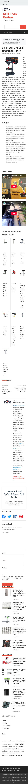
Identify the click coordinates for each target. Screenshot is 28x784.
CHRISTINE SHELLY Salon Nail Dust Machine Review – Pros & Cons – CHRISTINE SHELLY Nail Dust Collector (19, 607)
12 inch (23, 741)
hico (23, 749)
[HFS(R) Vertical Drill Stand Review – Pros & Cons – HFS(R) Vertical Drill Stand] (7, 678)
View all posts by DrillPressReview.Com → (18, 478)
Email (4, 560)
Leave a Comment (16, 53)
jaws (3, 751)
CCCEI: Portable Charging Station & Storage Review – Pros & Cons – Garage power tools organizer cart (19, 644)
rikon (6, 753)
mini (19, 751)
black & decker (8, 746)
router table (15, 753)
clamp (17, 746)
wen (20, 755)
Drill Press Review (10, 15)
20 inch (13, 744)
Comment (5, 532)
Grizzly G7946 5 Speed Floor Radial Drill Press (22, 333)
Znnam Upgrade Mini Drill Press (5, 330)
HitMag (17, 770)
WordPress (10, 770)
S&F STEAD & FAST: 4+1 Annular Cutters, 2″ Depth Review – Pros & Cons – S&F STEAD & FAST (19, 631)
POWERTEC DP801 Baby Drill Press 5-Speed (5, 290)
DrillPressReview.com (19, 405)
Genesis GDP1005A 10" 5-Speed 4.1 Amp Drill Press (5, 369)
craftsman (21, 746)
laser (7, 751)
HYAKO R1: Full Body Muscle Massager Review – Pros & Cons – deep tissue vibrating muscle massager (19, 693)
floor (17, 749)
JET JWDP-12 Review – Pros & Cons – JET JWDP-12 (19, 670)
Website (4, 567)
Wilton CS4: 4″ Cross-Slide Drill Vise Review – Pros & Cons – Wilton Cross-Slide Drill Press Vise (19, 705)
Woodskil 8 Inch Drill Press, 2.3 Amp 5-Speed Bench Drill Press (14, 335)
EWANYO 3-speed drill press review (22, 258)
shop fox (4, 755)
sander (20, 753)
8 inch (13, 741)
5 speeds (9, 380)
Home (4, 720)
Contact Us (6, 728)
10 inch (18, 741)
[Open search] (24, 32)
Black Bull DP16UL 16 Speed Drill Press (5, 259)
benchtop (19, 743)
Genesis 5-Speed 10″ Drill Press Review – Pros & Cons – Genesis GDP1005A (19, 619)
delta (3, 749)
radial (3, 753)
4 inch (3, 741)
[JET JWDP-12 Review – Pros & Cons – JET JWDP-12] (7, 669)
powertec (22, 751)
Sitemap (5, 723)
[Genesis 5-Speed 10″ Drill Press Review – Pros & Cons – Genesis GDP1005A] (7, 617)
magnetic (11, 751)
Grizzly (21, 443)
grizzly (21, 749)
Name (4, 553)
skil (7, 755)
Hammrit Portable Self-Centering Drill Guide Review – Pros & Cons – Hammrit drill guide (19, 660)
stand (10, 755)
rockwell (9, 753)
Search (23, 26)
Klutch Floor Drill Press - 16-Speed (13, 258)
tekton (12, 755)
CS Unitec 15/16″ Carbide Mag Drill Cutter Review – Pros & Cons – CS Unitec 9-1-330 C (19, 593)
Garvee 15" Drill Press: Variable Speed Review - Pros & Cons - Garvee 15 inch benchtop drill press (22, 296)
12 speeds (4, 744)
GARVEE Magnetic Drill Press (14, 288)
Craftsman (16, 448)
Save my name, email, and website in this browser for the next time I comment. (13, 578)
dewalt (7, 749)
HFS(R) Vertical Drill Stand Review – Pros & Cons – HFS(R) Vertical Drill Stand (19, 681)
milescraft (16, 751)
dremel (12, 749)
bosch (14, 746)
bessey (3, 746)
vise (16, 755)
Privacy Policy (6, 725)
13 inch (9, 744)
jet (5, 751)
